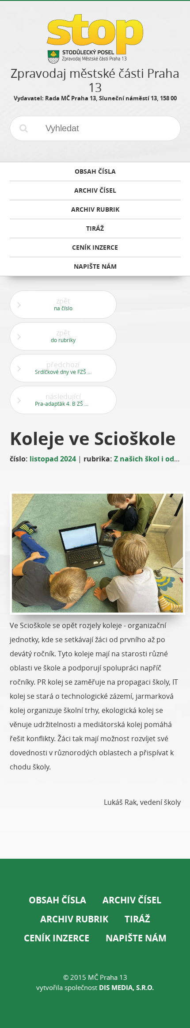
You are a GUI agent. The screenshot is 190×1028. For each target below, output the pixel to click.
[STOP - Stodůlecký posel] (95, 60)
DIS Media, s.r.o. (126, 987)
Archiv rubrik (74, 919)
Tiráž (137, 919)
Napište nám (136, 938)
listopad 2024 (53, 459)
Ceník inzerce (56, 938)
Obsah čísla (57, 900)
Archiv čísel (132, 900)
